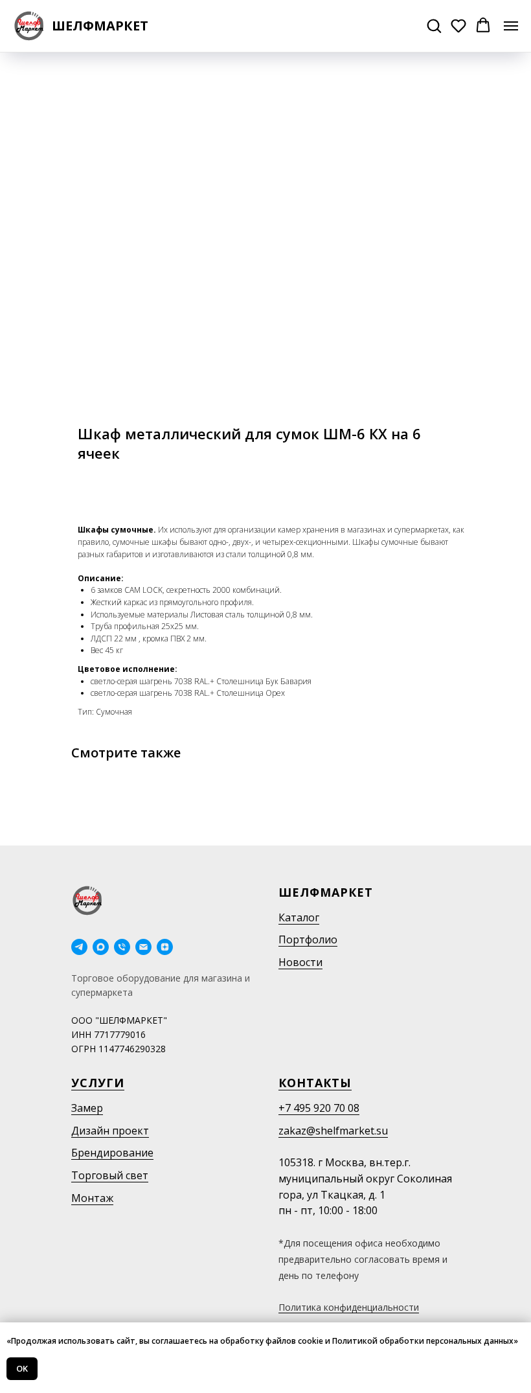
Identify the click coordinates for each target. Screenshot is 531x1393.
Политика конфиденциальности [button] (348, 1307)
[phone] (122, 947)
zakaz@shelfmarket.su (333, 1130)
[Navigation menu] (511, 25)
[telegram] (79, 947)
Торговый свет (109, 1175)
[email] (143, 947)
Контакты (315, 1082)
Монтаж (92, 1198)
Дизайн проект (110, 1130)
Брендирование (112, 1152)
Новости (300, 962)
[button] (434, 25)
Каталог (298, 917)
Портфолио (307, 939)
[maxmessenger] (101, 947)
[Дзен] (165, 947)
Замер (87, 1108)
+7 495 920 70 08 (318, 1108)
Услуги (97, 1082)
